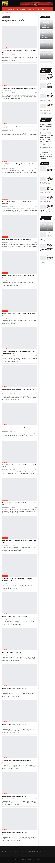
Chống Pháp (21, 9)
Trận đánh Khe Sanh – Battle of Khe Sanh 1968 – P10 (14, 832)
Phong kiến (11, 9)
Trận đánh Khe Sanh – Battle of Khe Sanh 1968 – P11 (14, 796)
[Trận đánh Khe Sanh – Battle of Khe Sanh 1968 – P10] (19, 819)
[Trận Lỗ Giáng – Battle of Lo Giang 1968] (19, 639)
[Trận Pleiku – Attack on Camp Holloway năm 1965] (43, 207)
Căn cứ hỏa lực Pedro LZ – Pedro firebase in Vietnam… (47, 44)
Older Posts (5, 843)
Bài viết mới (5, 47)
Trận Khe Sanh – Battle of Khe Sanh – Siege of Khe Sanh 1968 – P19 (18, 239)
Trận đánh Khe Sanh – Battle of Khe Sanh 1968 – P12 (14, 724)
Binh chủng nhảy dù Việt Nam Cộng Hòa (50, 198)
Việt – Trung (41, 9)
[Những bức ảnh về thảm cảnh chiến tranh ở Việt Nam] (43, 96)
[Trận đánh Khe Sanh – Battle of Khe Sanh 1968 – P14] (19, 603)
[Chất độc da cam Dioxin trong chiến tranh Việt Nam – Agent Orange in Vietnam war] (43, 168)
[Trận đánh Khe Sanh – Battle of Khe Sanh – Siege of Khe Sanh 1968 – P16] (19, 376)
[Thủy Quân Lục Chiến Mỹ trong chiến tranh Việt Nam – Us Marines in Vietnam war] (19, 188)
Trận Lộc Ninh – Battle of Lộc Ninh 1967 (50, 189)
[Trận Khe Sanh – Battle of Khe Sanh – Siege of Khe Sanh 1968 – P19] (19, 226)
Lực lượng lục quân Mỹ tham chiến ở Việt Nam (50, 76)
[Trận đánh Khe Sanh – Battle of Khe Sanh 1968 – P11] (19, 783)
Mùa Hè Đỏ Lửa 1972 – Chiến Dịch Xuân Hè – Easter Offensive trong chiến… (47, 224)
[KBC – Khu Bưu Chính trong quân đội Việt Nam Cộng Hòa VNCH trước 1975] (19, 37)
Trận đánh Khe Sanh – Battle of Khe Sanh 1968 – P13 (14, 688)
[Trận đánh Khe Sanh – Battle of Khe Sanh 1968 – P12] (19, 711)
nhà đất (35, 859)
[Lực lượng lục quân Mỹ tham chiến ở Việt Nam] (43, 76)
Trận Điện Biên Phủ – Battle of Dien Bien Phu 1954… (47, 24)
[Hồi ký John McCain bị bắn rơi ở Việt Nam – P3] (43, 106)
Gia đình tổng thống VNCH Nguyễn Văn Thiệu (46, 34)
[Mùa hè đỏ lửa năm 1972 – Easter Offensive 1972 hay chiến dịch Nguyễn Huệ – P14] (19, 452)
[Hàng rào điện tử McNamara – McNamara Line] (43, 85)
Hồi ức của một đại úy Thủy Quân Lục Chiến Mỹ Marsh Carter (16, 760)
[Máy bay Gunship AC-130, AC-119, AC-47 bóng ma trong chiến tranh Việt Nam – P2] (43, 234)
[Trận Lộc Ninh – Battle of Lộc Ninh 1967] (43, 189)
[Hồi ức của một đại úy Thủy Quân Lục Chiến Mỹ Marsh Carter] (19, 747)
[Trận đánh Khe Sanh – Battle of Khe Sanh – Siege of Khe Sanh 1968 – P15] (19, 414)
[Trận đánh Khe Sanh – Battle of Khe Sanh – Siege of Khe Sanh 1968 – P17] (19, 300)
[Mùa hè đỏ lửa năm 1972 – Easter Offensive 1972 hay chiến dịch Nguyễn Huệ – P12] (19, 527)
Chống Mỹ (31, 9)
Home (4, 9)
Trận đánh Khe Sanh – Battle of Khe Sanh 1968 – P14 (14, 616)
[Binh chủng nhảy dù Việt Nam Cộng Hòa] (43, 198)
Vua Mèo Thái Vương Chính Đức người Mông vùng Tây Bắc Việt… (47, 54)
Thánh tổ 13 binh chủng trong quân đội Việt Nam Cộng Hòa (46, 156)
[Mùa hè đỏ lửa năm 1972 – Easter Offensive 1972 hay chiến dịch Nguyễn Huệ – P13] (19, 489)
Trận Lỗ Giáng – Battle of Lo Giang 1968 (11, 652)
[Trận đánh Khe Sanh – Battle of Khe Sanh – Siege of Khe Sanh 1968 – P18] (19, 262)
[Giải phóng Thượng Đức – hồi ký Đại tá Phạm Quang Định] (43, 179)
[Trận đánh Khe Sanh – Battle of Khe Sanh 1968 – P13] (19, 675)
